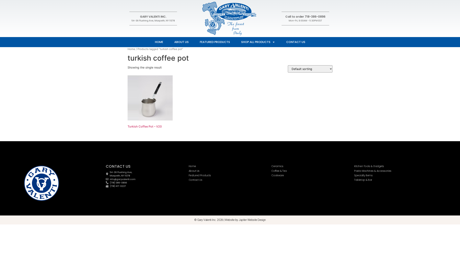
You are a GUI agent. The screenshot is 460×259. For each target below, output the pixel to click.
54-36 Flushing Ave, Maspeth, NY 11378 (153, 20)
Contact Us (295, 42)
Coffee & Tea (279, 171)
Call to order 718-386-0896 (305, 17)
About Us (181, 42)
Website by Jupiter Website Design (245, 220)
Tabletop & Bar (363, 180)
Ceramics (277, 166)
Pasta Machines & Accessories (372, 171)
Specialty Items (363, 175)
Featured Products (215, 42)
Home (159, 42)
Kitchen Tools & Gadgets (369, 166)
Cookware (277, 175)
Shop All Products (255, 42)
